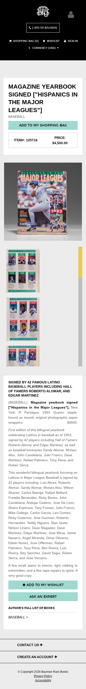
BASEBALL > (18, 617)
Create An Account (35, 657)
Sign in (72, 41)
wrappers (15, 422)
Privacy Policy (43, 676)
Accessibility (43, 680)
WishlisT (53, 41)
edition (21, 430)
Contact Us (28, 645)
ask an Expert (43, 597)
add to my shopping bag (43, 125)
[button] (41, 48)
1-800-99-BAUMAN (44, 27)
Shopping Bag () (25, 41)
